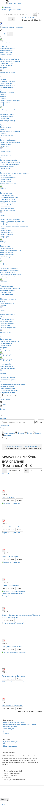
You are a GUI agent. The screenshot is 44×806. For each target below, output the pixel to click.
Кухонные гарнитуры (10, 742)
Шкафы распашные (10, 746)
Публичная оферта (10, 726)
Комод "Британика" (8, 497)
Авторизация (4, 428)
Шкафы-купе (7, 744)
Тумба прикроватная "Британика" (13, 676)
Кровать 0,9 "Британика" (10, 527)
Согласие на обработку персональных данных (19, 724)
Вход (19, 3)
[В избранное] (3, 491)
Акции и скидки (8, 728)
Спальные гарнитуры (32, 446)
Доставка (6, 731)
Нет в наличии (8, 620)
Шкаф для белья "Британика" (12, 705)
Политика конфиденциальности (14, 722)
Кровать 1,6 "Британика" (10, 585)
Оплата (6, 733)
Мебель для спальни (14, 446)
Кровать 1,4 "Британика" (10, 556)
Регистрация (13, 3)
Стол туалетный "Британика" (12, 646)
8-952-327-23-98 (28, 18)
